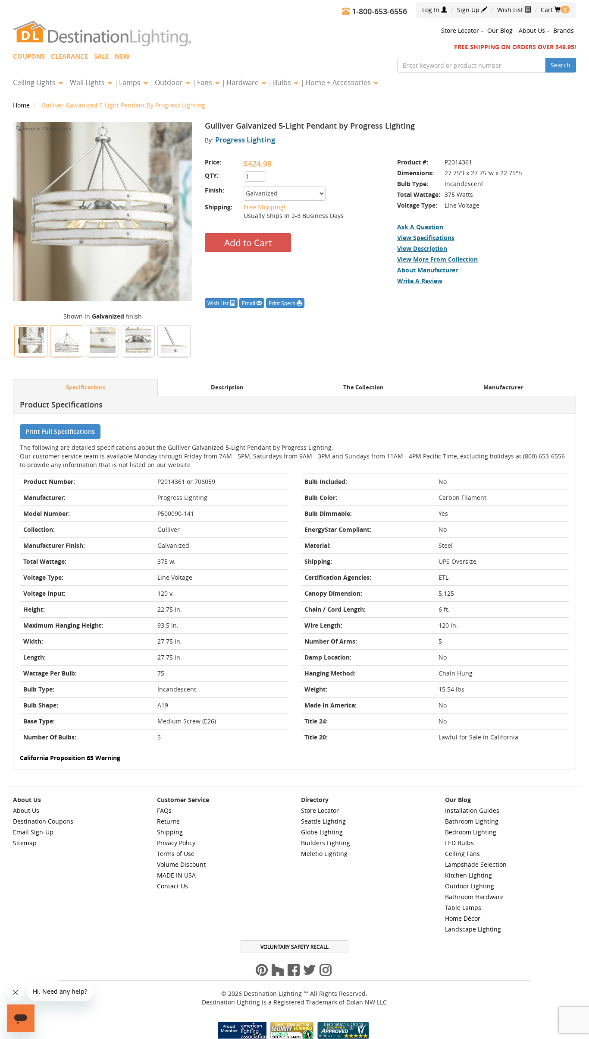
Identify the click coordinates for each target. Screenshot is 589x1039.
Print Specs (283, 303)
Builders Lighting (325, 843)
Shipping (170, 832)
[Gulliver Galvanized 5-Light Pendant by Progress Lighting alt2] (103, 340)
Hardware (243, 82)
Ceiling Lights (35, 82)
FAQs (164, 810)
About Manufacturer (427, 270)
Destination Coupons (43, 821)
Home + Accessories (339, 82)
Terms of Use (175, 854)
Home (22, 105)
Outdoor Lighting (469, 886)
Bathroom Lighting (471, 821)
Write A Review (419, 281)
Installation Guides (472, 810)
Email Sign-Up (33, 832)
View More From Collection (437, 259)
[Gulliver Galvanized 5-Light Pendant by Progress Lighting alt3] (174, 340)
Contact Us (172, 886)
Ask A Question (420, 227)
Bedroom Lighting (470, 832)
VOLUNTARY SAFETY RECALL (294, 946)
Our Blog (500, 30)
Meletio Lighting (324, 854)
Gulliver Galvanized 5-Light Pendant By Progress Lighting (123, 105)
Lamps (130, 82)
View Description (422, 248)
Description (227, 387)
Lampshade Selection (476, 864)
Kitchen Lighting (468, 875)
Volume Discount (181, 864)
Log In (431, 10)
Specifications (85, 387)
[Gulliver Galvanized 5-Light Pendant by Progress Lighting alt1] (138, 340)
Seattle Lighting (323, 821)
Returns (168, 821)
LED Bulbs (459, 843)
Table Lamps (463, 907)
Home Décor (462, 918)
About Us (532, 30)
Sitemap (25, 843)
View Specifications (425, 238)
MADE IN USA (176, 875)
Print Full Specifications (60, 431)
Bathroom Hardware (474, 897)
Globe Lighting (322, 832)
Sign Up (469, 10)
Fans (205, 82)
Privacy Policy (176, 843)
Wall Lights (88, 82)
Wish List (511, 10)
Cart (551, 10)
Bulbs (283, 82)
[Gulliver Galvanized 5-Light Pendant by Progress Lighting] (31, 340)
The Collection (363, 387)
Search (560, 65)
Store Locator (460, 30)
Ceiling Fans (462, 854)
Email (249, 303)
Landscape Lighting (473, 929)
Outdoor (170, 82)
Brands (563, 30)
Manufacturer (503, 387)
